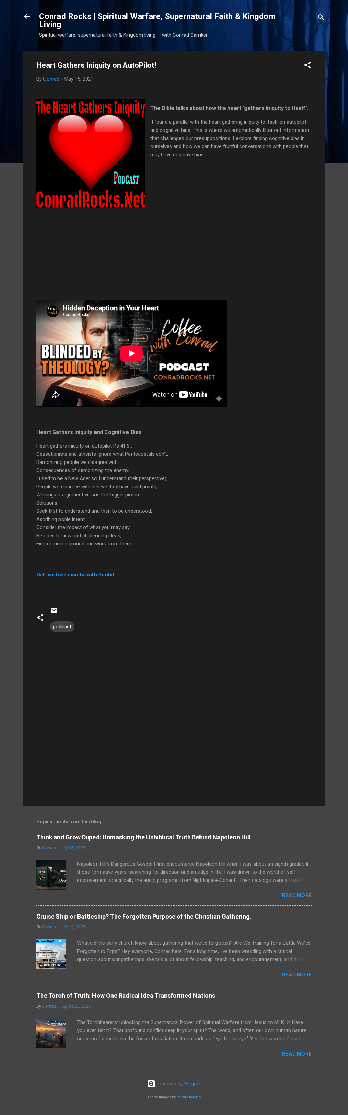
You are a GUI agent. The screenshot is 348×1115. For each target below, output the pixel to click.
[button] (307, 66)
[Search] (321, 18)
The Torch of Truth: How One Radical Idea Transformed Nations (125, 995)
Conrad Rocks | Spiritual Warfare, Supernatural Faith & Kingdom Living (157, 20)
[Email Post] (54, 613)
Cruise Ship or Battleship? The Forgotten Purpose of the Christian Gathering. (143, 916)
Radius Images (189, 1097)
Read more (297, 895)
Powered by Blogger (178, 1084)
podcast (62, 627)
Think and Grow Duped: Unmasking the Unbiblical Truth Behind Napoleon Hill (143, 837)
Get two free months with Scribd (75, 575)
